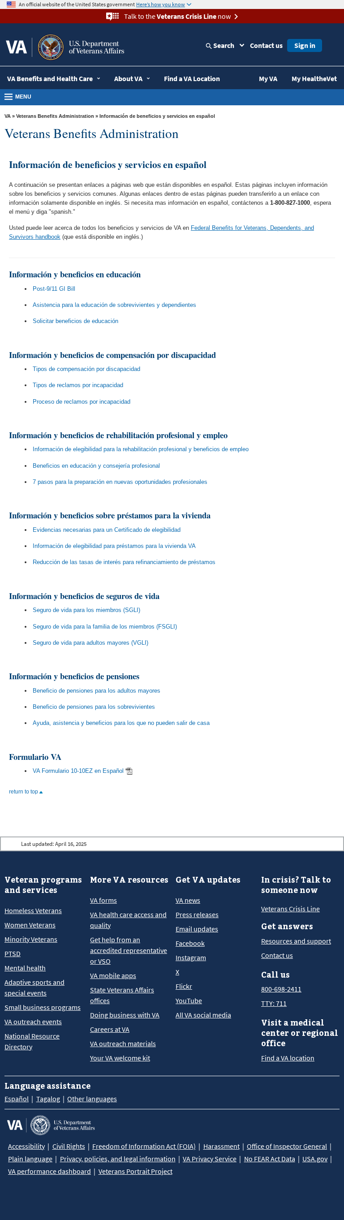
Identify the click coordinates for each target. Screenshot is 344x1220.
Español (16, 1098)
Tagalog (48, 1098)
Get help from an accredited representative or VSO (128, 950)
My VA (268, 78)
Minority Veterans (30, 939)
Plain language (30, 1158)
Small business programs (42, 1007)
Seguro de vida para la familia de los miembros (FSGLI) (105, 626)
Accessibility (26, 1146)
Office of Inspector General (287, 1146)
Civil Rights (68, 1146)
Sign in (304, 45)
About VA (128, 78)
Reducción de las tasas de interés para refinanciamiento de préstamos (124, 562)
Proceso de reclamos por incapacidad (81, 401)
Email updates (197, 928)
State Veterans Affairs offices (122, 995)
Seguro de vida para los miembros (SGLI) (86, 610)
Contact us (266, 45)
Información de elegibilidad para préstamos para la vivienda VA (114, 546)
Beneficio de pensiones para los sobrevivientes (94, 706)
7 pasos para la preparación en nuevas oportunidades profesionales (120, 482)
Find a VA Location (192, 78)
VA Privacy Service (209, 1158)
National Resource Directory (32, 1041)
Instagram (191, 957)
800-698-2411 (281, 988)
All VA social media (203, 1014)
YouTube (189, 1000)
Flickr (184, 986)
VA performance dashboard (49, 1171)
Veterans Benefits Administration (55, 116)
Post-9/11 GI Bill (54, 288)
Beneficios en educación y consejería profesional (96, 465)
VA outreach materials (123, 1043)
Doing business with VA (124, 1014)
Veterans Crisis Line (290, 908)
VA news (188, 900)
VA (7, 116)
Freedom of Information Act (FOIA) (144, 1146)
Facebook (190, 943)
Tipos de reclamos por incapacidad (78, 385)
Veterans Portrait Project (135, 1171)
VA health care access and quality (128, 920)
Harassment (221, 1146)
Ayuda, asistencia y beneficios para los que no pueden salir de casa (121, 723)
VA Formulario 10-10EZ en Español (78, 770)
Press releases (197, 914)
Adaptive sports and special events (34, 987)
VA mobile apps (113, 975)
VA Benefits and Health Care (50, 78)
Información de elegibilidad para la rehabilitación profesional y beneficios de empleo (141, 449)
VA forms (103, 900)
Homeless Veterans (33, 910)
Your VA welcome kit (120, 1057)
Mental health (25, 967)
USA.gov (314, 1158)
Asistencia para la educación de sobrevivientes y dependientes (114, 305)
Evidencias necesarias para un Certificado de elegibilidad (107, 529)
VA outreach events (33, 1021)
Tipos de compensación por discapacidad (86, 369)
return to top (24, 792)
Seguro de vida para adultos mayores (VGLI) (90, 642)
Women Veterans (30, 924)
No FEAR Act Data (269, 1158)
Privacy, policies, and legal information (118, 1158)
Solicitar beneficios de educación (75, 321)
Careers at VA (109, 1029)
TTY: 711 (274, 1003)
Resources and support (296, 940)
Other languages (92, 1098)
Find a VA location (287, 1057)
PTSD (12, 953)
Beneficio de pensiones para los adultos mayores (96, 690)
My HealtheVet (314, 78)
